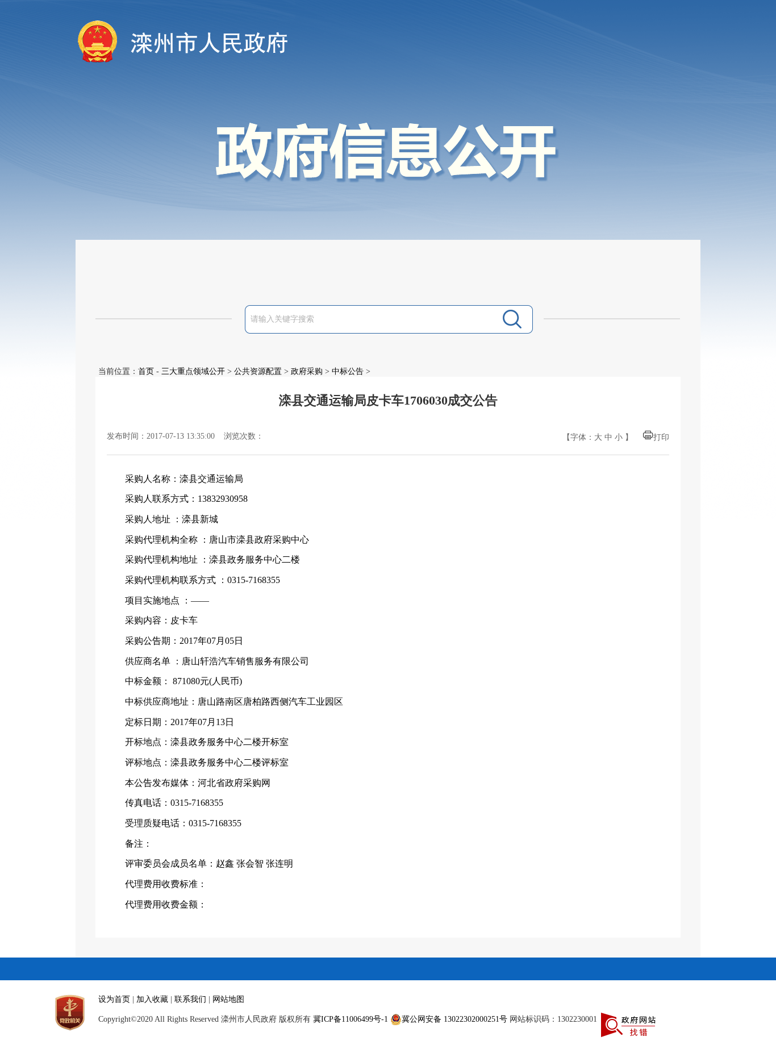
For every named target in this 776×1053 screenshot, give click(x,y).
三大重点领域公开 (193, 371)
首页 (146, 371)
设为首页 (114, 999)
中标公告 (348, 371)
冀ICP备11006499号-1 (350, 1019)
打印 (661, 437)
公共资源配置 (258, 371)
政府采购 (307, 371)
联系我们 (190, 999)
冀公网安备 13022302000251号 (454, 1019)
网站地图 (228, 999)
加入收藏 (152, 999)
